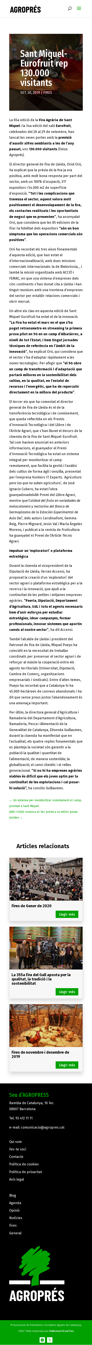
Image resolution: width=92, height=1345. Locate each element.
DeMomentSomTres (61, 1331)
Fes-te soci (17, 1149)
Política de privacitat (25, 1172)
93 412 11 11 (24, 1118)
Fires (47, 93)
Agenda (15, 1203)
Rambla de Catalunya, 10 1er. (31, 1103)
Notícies (15, 1218)
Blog (12, 1195)
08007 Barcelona (22, 1109)
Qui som (15, 1142)
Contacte (16, 1157)
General (15, 1233)
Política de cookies (24, 1164)
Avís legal (16, 1179)
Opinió (14, 1210)
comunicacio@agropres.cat (42, 1127)
